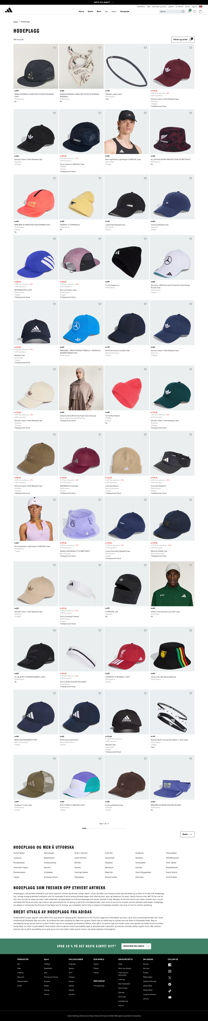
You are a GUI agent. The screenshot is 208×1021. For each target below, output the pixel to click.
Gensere (47, 868)
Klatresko (139, 877)
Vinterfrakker (19, 853)
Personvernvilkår (107, 1016)
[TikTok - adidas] (179, 991)
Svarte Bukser (81, 858)
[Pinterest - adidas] (179, 984)
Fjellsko (138, 868)
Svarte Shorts (171, 872)
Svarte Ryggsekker (143, 872)
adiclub (187, 6)
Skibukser (109, 868)
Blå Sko (78, 863)
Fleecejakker (171, 853)
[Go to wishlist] (194, 11)
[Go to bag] (200, 11)
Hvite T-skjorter (81, 853)
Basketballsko (172, 868)
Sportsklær (110, 858)
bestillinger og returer (159, 6)
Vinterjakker (140, 863)
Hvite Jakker (171, 863)
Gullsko (78, 868)
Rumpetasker (19, 863)
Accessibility (136, 1016)
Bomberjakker (19, 872)
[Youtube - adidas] (179, 997)
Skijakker (109, 863)
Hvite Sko (109, 853)
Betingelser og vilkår (122, 1016)
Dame (90, 12)
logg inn (194, 6)
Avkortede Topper (20, 868)
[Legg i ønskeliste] (54, 48)
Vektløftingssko (172, 858)
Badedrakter (49, 858)
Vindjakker (48, 872)
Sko (106, 12)
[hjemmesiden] (9, 10)
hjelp (148, 6)
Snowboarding (50, 863)
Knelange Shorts (51, 877)
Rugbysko (139, 853)
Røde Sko (109, 872)
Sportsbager (49, 853)
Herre (81, 12)
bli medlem (179, 6)
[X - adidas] (179, 978)
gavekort (171, 6)
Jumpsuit (17, 858)
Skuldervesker (111, 877)
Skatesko (139, 858)
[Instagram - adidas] (179, 971)
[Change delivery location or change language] (200, 7)
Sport (114, 12)
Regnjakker (79, 877)
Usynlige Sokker (81, 872)
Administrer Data (86, 1016)
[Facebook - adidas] (179, 965)
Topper (16, 877)
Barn (99, 12)
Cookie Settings (73, 1016)
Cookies (97, 1016)
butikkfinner (141, 6)
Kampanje (124, 12)
